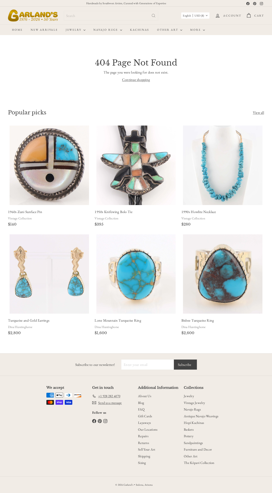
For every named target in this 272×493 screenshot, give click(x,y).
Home (17, 29)
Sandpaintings (193, 443)
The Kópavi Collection (199, 463)
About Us (144, 396)
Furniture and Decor (198, 449)
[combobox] (111, 15)
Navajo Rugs (106, 29)
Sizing (142, 463)
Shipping (144, 456)
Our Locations (148, 429)
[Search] (153, 15)
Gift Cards (145, 416)
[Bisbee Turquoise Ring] (222, 286)
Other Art (168, 29)
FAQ (141, 409)
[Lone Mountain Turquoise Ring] (136, 286)
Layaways (144, 422)
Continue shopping (136, 79)
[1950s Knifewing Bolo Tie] (136, 177)
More (196, 29)
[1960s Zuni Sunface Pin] (49, 177)
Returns (143, 443)
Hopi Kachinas (194, 422)
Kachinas (139, 29)
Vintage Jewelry (194, 403)
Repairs (143, 436)
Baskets (189, 429)
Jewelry (74, 29)
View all (258, 112)
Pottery (188, 436)
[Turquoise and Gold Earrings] (49, 286)
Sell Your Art (146, 449)
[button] (195, 15)
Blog (141, 403)
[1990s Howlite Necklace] (222, 177)
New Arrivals (44, 29)
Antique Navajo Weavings (201, 416)
